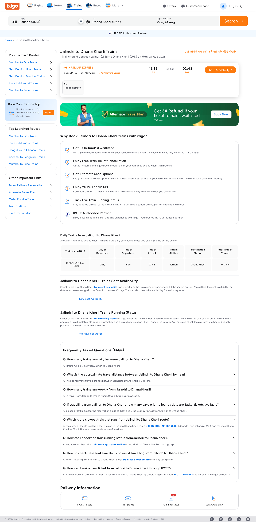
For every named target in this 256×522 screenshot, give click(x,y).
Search (231, 21)
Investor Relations (151, 519)
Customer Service (123, 519)
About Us (137, 519)
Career (110, 519)
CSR (162, 519)
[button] (233, 6)
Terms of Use (99, 519)
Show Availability (219, 69)
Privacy (88, 519)
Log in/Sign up (238, 6)
